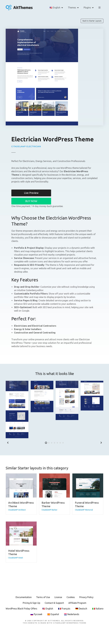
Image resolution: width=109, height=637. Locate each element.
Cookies (71, 597)
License (58, 597)
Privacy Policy (86, 597)
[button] (8, 442)
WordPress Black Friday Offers (21, 608)
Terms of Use (43, 597)
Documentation (24, 597)
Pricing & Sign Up (31, 603)
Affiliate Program (77, 603)
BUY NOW (31, 201)
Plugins (87, 7)
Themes (72, 7)
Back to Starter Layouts (92, 21)
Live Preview (31, 192)
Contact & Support (54, 603)
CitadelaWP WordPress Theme (69, 623)
